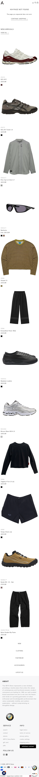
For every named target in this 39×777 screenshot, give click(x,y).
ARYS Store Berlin (9, 739)
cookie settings (25, 739)
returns (5, 736)
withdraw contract (28, 746)
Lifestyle (19, 672)
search (5, 730)
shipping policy (24, 742)
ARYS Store (10, 764)
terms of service (25, 733)
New (19, 643)
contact (5, 733)
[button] (35, 2)
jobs (4, 745)
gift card (5, 742)
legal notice (23, 730)
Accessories (19, 665)
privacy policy (24, 736)
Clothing (19, 651)
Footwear (20, 658)
